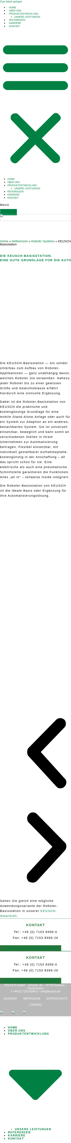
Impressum (31, 998)
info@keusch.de (50, 991)
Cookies (35, 1004)
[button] (35, 103)
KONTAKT (14, 26)
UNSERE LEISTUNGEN (27, 16)
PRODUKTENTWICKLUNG (23, 13)
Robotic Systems (42, 241)
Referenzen (20, 241)
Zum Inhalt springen (11, 1)
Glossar (10, 998)
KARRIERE (15, 23)
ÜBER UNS (15, 10)
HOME (12, 7)
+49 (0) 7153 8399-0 (25, 991)
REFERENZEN (17, 20)
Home (4, 241)
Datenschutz (56, 998)
